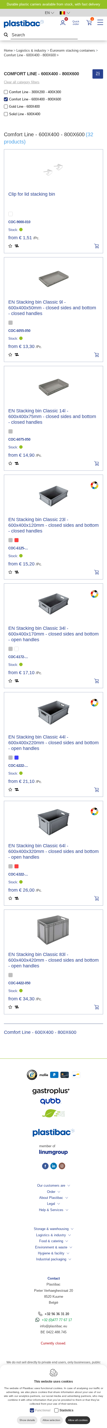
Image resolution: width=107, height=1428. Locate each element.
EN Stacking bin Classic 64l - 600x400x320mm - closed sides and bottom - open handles (53, 851)
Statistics (66, 1410)
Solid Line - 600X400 (24, 114)
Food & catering (51, 1241)
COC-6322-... (18, 874)
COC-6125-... (18, 548)
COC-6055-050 (19, 331)
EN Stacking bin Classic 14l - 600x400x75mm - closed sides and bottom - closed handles (52, 416)
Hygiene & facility (51, 1253)
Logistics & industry (31, 50)
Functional (42, 1410)
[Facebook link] (46, 1166)
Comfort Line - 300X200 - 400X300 (35, 92)
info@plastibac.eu (53, 1326)
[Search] (6, 35)
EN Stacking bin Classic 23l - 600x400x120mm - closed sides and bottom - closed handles (53, 525)
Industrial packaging (51, 1259)
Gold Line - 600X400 (24, 106)
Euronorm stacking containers (72, 50)
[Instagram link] (62, 1166)
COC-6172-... (18, 657)
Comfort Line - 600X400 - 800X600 (35, 99)
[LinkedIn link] (54, 1166)
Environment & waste (51, 1247)
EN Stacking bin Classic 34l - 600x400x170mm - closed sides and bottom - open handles (53, 634)
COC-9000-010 (19, 222)
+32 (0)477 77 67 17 (57, 1320)
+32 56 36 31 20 (57, 1314)
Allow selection (51, 1420)
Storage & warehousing (51, 1229)
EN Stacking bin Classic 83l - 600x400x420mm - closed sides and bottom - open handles (53, 960)
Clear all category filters (21, 82)
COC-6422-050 (19, 983)
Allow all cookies (78, 1420)
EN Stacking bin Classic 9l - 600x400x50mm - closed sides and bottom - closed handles (52, 307)
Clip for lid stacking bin (31, 194)
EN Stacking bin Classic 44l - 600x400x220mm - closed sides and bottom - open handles (53, 742)
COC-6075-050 (19, 439)
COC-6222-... (18, 766)
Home (8, 50)
